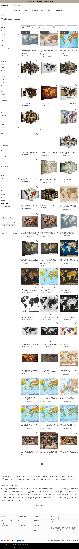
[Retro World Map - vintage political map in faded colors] (37, 32)
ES (20, 544)
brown (3, 228)
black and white (13, 230)
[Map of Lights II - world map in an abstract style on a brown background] (76, 433)
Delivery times (4, 525)
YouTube (36, 523)
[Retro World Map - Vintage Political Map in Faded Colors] (76, 214)
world (8, 214)
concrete (4, 230)
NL (16, 544)
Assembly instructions (7, 528)
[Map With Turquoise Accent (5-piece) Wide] (76, 160)
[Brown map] (37, 85)
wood (3, 233)
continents (15, 214)
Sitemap (76, 540)
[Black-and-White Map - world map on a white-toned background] (37, 296)
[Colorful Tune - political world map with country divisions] (76, 32)
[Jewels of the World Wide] (37, 134)
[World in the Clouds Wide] (56, 109)
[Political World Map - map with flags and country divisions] (37, 406)
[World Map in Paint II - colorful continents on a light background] (76, 323)
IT (13, 544)
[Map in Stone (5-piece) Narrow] (37, 160)
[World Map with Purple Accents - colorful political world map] (37, 379)
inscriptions (5, 220)
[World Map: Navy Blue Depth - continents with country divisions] (76, 241)
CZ (27, 544)
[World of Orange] (56, 85)
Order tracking (21, 525)
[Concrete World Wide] (56, 61)
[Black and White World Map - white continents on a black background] (76, 296)
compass (10, 228)
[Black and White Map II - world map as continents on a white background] (37, 323)
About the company (6, 520)
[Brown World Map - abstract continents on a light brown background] (56, 433)
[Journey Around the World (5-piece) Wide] (76, 134)
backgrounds (12, 222)
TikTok (35, 530)
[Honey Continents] (37, 109)
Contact (20, 523)
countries (15, 233)
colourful (11, 217)
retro (3, 235)
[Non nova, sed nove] (37, 61)
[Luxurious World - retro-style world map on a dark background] (76, 269)
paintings (4, 217)
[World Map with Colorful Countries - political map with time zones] (56, 406)
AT (25, 544)
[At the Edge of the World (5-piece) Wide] (56, 134)
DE (11, 544)
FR (9, 544)
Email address (53, 521)
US (1, 544)
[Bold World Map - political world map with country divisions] (56, 379)
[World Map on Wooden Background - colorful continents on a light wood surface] (76, 350)
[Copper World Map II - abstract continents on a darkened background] (37, 350)
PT (18, 544)
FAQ (19, 520)
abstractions (11, 225)
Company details (69, 540)
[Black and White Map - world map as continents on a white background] (56, 296)
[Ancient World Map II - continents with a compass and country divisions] (56, 350)
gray (8, 235)
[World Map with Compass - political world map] (76, 406)
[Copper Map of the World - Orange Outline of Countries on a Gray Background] (37, 214)
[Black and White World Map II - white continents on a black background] (56, 323)
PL (4, 544)
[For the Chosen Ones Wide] (76, 85)
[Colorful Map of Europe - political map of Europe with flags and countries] (76, 379)
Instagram (36, 528)
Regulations (50, 540)
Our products (4, 523)
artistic (9, 233)
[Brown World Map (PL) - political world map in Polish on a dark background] (37, 269)
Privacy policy (57, 540)
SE (23, 544)
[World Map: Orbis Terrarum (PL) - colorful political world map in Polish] (56, 269)
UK (6, 544)
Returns (62, 540)
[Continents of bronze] (56, 187)
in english (4, 222)
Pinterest (36, 525)
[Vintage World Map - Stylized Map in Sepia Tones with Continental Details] (56, 160)
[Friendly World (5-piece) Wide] (37, 187)
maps (3, 214)
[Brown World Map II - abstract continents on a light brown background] (37, 433)
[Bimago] (5, 5)
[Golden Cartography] (76, 61)
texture (12, 220)
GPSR (19, 528)
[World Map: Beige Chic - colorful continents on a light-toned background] (76, 187)
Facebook (36, 520)
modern (4, 225)
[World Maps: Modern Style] (76, 109)
